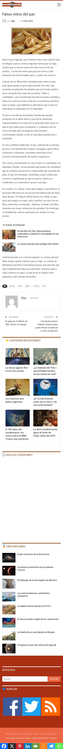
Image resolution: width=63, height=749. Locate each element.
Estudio (12, 286)
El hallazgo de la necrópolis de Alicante (37, 580)
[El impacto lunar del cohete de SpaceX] (8, 648)
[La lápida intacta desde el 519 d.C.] (8, 609)
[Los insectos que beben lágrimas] (18, 387)
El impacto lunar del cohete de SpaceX (36, 645)
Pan (44, 286)
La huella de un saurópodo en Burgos (36, 632)
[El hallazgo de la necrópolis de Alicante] (8, 584)
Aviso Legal (10, 738)
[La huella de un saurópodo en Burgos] (8, 636)
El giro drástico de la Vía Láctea (33, 554)
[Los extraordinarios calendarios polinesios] (8, 597)
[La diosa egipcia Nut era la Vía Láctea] (18, 356)
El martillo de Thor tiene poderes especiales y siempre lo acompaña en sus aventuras (38, 234)
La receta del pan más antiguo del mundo (38, 244)
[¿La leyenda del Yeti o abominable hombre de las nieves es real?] (45, 356)
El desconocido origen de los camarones (38, 619)
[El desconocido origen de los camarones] (8, 622)
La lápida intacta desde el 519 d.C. (34, 606)
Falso (20, 286)
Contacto (53, 738)
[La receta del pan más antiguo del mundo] (8, 247)
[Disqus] (31, 499)
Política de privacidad (40, 738)
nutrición (36, 286)
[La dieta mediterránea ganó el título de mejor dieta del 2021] (45, 418)
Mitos (28, 286)
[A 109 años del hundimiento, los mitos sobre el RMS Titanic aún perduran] (18, 418)
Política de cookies (23, 738)
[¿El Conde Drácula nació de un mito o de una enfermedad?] (45, 387)
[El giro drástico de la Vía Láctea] (8, 558)
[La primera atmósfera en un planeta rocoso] (8, 571)
